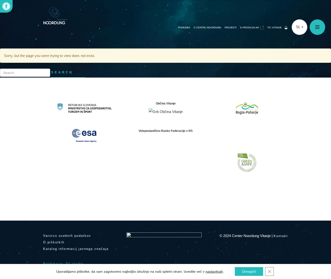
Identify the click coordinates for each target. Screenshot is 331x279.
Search (62, 72)
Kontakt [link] (281, 236)
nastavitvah (214, 271)
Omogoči (249, 271)
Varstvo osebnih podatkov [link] (67, 236)
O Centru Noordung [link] (207, 27)
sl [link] (298, 27)
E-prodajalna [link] (249, 27)
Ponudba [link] (184, 27)
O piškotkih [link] (53, 242)
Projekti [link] (231, 27)
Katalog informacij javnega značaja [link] (76, 249)
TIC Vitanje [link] (274, 27)
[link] (6, 6)
